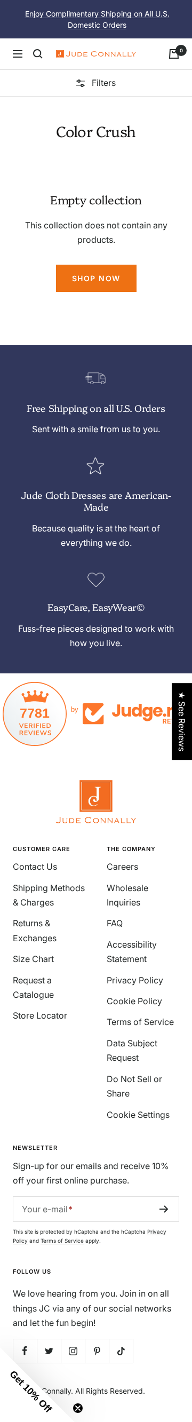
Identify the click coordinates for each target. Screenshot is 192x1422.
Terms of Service (140, 1021)
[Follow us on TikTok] (121, 1351)
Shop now (96, 278)
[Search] (38, 54)
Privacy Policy (135, 980)
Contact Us (35, 866)
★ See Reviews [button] (182, 721)
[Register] (164, 1209)
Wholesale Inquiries (127, 895)
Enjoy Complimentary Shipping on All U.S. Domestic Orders (97, 19)
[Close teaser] (78, 1408)
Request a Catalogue (33, 987)
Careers (122, 866)
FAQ (115, 923)
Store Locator (40, 1015)
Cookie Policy (134, 1001)
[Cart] (174, 54)
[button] (37, 1384)
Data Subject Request (132, 1050)
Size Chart (33, 959)
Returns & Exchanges (35, 930)
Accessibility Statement (132, 951)
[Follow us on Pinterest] (97, 1351)
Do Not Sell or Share (134, 1086)
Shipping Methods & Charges (49, 895)
